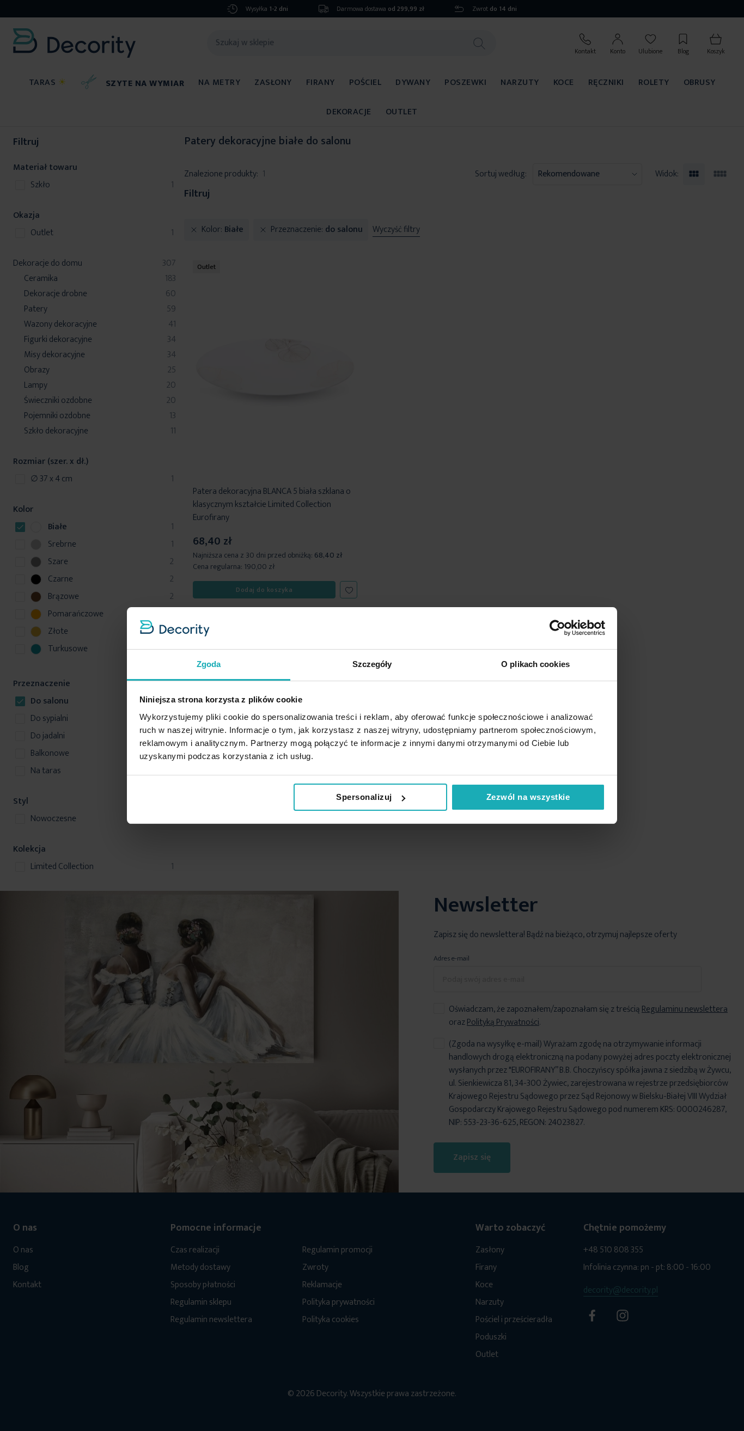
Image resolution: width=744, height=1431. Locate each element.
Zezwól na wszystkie (528, 797)
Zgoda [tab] (209, 664)
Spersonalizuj (364, 797)
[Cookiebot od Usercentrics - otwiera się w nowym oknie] (557, 628)
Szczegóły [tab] (372, 664)
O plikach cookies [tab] (535, 664)
